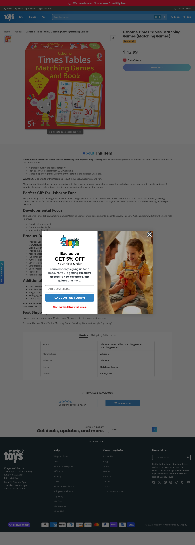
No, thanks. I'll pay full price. (70, 307)
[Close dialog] (149, 234)
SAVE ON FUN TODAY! (69, 298)
